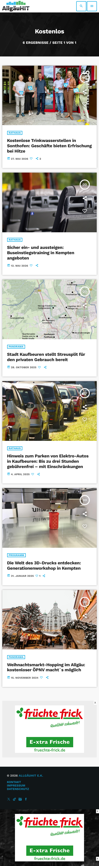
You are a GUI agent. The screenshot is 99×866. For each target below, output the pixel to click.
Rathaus (15, 132)
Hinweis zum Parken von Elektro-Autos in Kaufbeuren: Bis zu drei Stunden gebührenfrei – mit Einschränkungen (48, 461)
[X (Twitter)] (9, 799)
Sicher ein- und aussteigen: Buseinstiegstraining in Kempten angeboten (40, 253)
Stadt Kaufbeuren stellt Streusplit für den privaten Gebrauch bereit (46, 357)
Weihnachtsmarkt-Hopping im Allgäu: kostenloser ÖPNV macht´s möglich (46, 667)
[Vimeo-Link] (15, 6)
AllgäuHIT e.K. (31, 776)
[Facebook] (26, 799)
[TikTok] (14, 799)
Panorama (16, 346)
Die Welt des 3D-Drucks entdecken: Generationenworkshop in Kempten (44, 565)
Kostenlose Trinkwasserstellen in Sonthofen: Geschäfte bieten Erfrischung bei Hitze (49, 146)
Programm (16, 555)
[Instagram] (20, 799)
